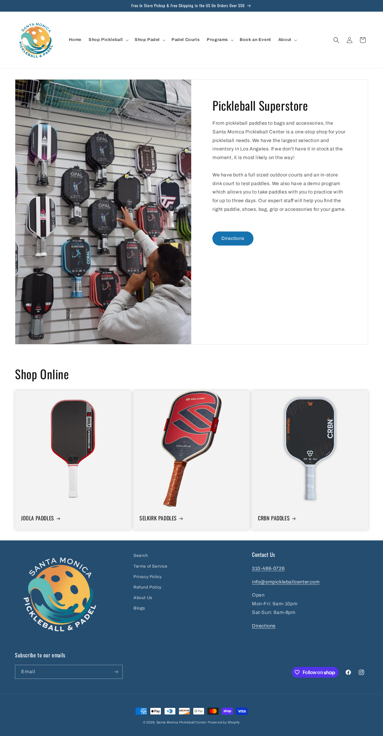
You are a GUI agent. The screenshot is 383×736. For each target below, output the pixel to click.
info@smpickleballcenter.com (286, 581)
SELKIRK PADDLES (158, 518)
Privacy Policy (147, 577)
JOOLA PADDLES (37, 518)
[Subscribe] (115, 672)
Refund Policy (147, 587)
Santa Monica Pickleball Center (181, 722)
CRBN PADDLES (274, 518)
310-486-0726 (268, 568)
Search (140, 555)
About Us (142, 597)
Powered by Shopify (224, 722)
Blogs (139, 608)
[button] (108, 39)
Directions (232, 238)
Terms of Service (150, 566)
